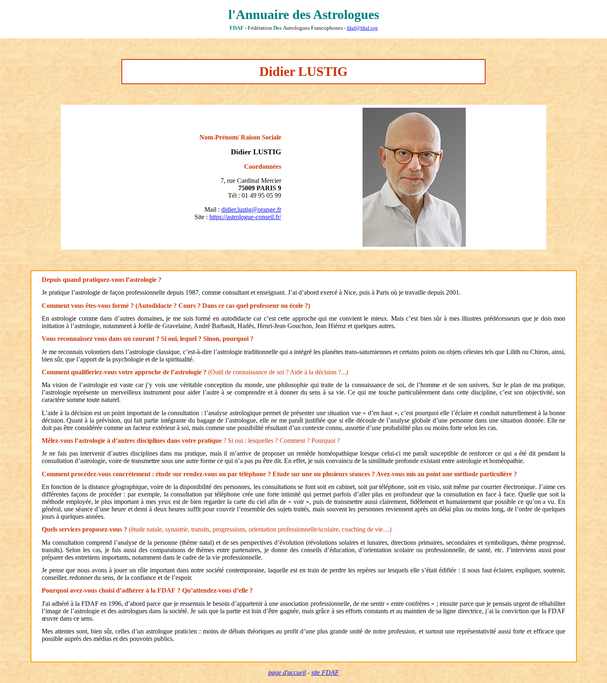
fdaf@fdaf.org (362, 28)
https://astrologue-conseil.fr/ (245, 216)
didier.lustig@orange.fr (251, 209)
